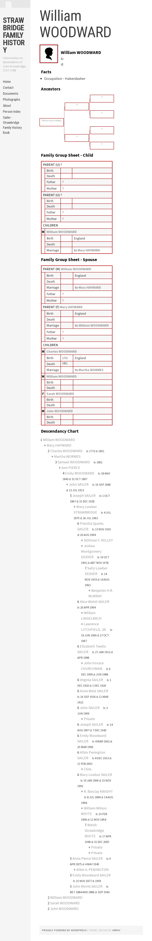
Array (116, 930)
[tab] (8, 4)
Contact (8, 88)
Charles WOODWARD (62, 351)
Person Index (12, 112)
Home (7, 82)
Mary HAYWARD (71, 307)
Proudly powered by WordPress (64, 930)
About (7, 106)
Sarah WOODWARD (60, 394)
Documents (10, 93)
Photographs (11, 99)
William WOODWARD (62, 232)
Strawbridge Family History (14, 35)
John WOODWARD (60, 411)
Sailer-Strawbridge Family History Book (12, 125)
